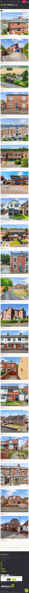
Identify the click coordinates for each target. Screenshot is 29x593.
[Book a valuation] (26, 590)
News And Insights (3, 582)
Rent (2, 565)
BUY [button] (1, 554)
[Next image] (27, 23)
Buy (1, 562)
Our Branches (3, 571)
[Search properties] (17, 557)
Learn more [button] (19, 577)
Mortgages (3, 569)
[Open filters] (27, 7)
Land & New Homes (3, 581)
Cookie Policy (2, 590)
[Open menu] (1, 1)
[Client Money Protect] (13, 575)
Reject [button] (9, 579)
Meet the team (17, 582)
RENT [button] (4, 554)
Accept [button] (14, 579)
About (16, 581)
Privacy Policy (6, 590)
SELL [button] (8, 554)
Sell (1, 567)
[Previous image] (1, 23)
